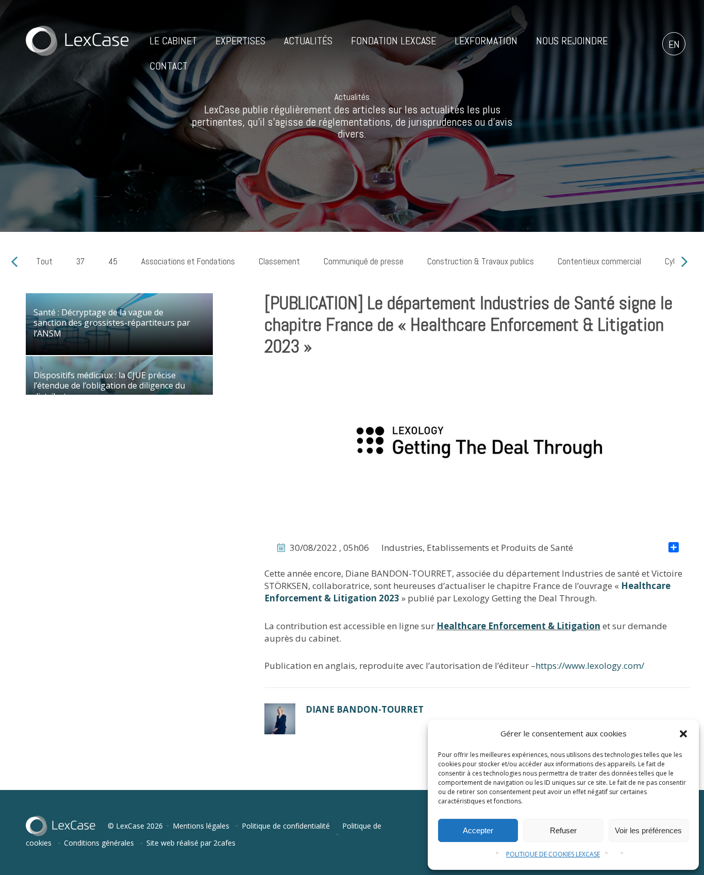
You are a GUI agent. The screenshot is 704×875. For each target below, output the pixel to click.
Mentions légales (201, 826)
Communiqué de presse (364, 261)
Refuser (563, 830)
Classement (279, 261)
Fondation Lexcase (393, 40)
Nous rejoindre (572, 40)
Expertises (240, 40)
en (674, 44)
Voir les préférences (648, 830)
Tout (44, 261)
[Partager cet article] (673, 548)
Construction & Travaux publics (480, 261)
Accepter (478, 830)
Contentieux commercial (599, 261)
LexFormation (486, 40)
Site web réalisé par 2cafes (191, 843)
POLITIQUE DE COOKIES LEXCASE (553, 854)
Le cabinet (173, 40)
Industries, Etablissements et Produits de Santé (477, 547)
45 (113, 261)
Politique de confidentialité (286, 826)
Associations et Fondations (188, 261)
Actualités (308, 40)
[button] (683, 734)
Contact (168, 66)
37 (80, 261)
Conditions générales (99, 843)
